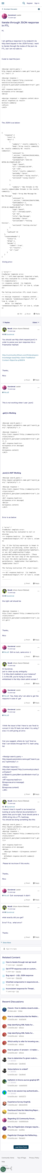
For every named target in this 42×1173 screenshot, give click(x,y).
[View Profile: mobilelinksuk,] (4, 1120)
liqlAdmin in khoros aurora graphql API (23, 1080)
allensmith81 (23, 1105)
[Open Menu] (38, 9)
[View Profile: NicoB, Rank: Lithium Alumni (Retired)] (4, 330)
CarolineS (22, 1063)
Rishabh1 (22, 1138)
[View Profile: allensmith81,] (4, 1103)
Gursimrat (12, 15)
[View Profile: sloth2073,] (4, 1092)
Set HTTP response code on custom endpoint (21, 969)
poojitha (22, 1130)
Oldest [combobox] (36, 323)
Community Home (8, 1158)
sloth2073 (22, 1096)
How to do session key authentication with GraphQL (23, 1091)
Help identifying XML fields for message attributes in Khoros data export (22, 1025)
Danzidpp (22, 1113)
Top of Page (21, 1158)
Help (3, 1161)
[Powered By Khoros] (21, 1167)
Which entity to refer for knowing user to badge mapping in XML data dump (23, 1041)
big (17, 991)
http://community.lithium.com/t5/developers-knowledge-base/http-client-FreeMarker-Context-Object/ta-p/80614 (20, 357)
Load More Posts (21, 1147)
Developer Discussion (10, 9)
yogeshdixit (23, 1085)
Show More (7, 942)
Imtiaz (20, 1011)
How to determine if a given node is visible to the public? (22, 1058)
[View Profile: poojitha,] (4, 1128)
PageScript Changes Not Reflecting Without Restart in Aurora (22, 1135)
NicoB (10, 328)
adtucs (21, 1027)
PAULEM (19, 978)
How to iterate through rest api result (21, 962)
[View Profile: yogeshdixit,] (4, 1081)
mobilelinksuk (23, 1121)
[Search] (24, 3)
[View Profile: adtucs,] (4, 1026)
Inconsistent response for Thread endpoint (19, 989)
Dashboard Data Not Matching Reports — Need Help (24, 1110)
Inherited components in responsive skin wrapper (23, 982)
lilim (17, 985)
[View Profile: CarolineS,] (4, 1060)
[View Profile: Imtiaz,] (4, 1009)
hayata (18, 971)
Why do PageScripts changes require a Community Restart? (24, 1127)
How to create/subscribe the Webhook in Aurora (23, 1016)
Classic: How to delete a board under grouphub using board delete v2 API (23, 1008)
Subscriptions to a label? (18, 1069)
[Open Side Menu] (3, 3)
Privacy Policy (34, 1158)
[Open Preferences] (3, 1169)
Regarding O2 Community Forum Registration (21, 1119)
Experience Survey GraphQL (19, 1102)
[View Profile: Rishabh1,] (4, 1137)
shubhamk (22, 1019)
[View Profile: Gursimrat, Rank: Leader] (4, 16)
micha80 (19, 965)
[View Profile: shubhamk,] (4, 1018)
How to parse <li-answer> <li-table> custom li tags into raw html (23, 1050)
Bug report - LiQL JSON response (19, 975)
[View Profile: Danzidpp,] (4, 1112)
